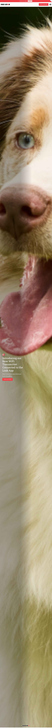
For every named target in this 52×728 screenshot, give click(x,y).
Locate (30, 1)
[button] (23, 725)
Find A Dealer (43, 4)
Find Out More (7, 379)
